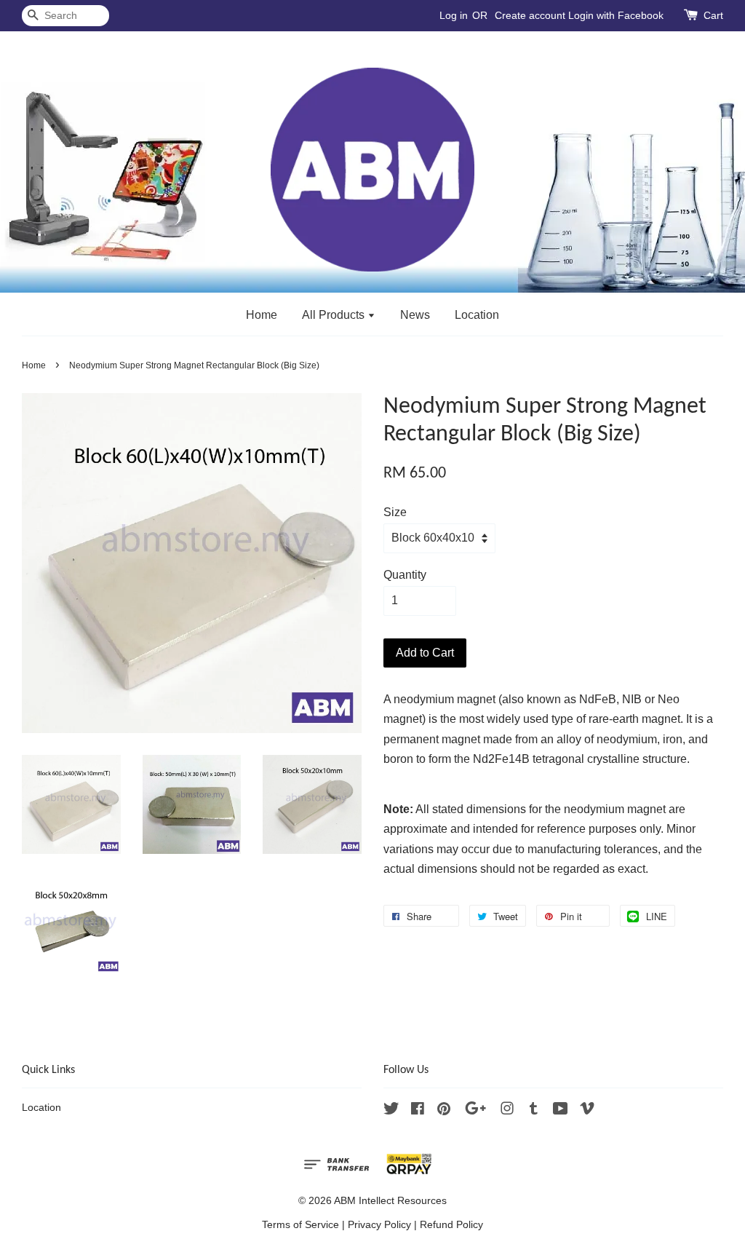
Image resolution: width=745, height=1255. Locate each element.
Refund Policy (451, 1224)
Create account (530, 15)
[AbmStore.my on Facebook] (418, 1111)
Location (477, 315)
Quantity (404, 575)
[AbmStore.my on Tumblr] (533, 1111)
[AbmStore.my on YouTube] (560, 1111)
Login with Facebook (616, 15)
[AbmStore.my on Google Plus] (475, 1111)
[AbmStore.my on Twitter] (391, 1111)
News (415, 315)
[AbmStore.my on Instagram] (507, 1111)
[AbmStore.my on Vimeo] (587, 1111)
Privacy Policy (379, 1224)
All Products (334, 315)
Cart (713, 15)
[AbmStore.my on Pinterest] (444, 1111)
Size (395, 512)
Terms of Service (300, 1224)
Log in (453, 15)
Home (261, 315)
